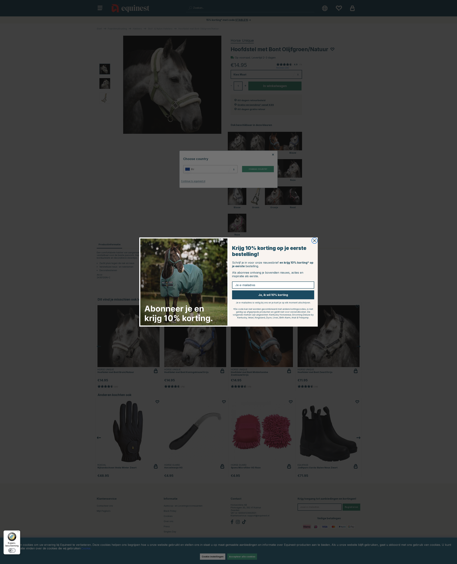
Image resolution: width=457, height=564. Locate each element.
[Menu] (18, 532)
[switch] (12, 550)
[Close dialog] (314, 240)
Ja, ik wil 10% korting (273, 295)
